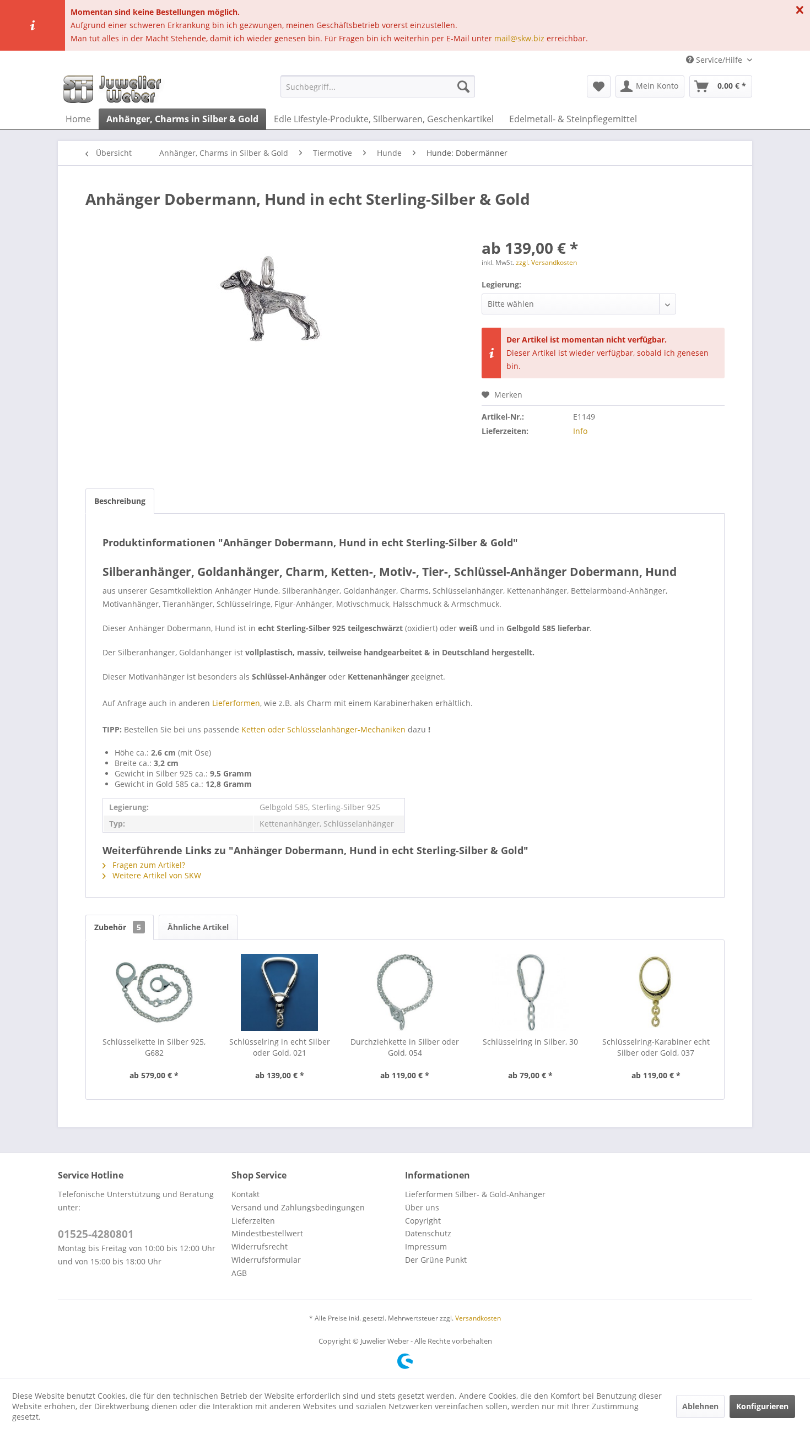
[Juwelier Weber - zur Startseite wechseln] (115, 89)
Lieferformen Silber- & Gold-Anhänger (475, 1194)
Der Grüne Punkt (436, 1259)
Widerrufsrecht (259, 1246)
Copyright (423, 1220)
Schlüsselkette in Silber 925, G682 (154, 1047)
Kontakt (245, 1194)
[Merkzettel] (599, 86)
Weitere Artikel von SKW (155, 875)
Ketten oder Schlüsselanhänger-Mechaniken (323, 729)
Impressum (426, 1246)
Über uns (422, 1207)
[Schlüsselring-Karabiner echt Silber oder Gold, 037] (655, 992)
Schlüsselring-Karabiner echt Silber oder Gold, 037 (656, 1047)
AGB (239, 1273)
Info (580, 431)
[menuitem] (377, 86)
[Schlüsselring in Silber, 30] (530, 992)
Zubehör (117, 927)
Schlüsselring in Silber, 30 (530, 1041)
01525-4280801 (96, 1234)
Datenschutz (428, 1233)
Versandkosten (478, 1318)
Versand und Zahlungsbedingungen (298, 1207)
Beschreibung (119, 501)
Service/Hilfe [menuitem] (719, 60)
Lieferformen (236, 703)
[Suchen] (463, 86)
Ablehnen (700, 1406)
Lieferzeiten (253, 1220)
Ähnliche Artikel (198, 927)
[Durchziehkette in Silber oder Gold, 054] (405, 992)
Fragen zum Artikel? (147, 865)
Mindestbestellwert (267, 1233)
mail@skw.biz (519, 38)
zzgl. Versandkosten (546, 262)
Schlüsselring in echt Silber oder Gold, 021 (279, 1047)
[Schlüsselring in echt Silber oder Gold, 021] (279, 992)
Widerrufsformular (266, 1259)
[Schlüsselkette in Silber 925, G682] (154, 992)
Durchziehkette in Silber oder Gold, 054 (404, 1047)
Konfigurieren (762, 1406)
